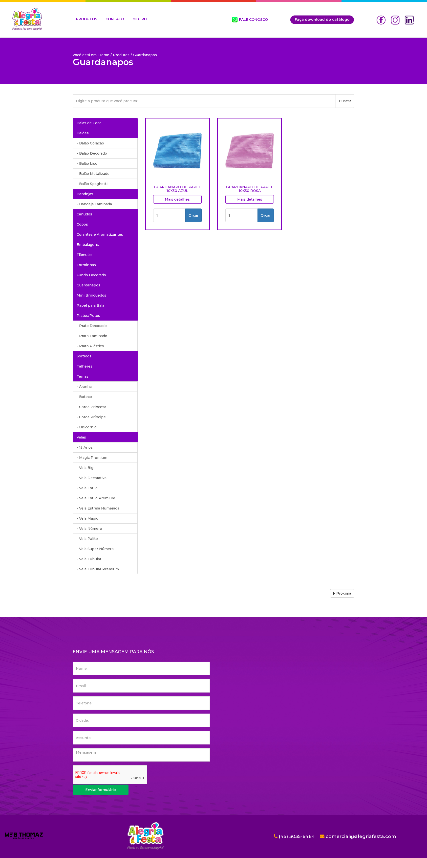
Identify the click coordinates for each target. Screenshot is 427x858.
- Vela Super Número (95, 549)
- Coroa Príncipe (91, 417)
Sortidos (84, 356)
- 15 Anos (85, 447)
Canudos (84, 214)
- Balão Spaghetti (92, 184)
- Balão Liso (87, 163)
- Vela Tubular (89, 559)
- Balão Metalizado (93, 173)
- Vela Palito (87, 538)
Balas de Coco (89, 123)
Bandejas (85, 194)
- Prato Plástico (90, 346)
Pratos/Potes (88, 315)
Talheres (84, 366)
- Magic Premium (92, 457)
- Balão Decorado (92, 153)
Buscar (345, 101)
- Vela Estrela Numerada (98, 508)
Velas (81, 437)
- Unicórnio (87, 427)
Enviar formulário (100, 790)
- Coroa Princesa (91, 407)
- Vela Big (85, 467)
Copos (82, 224)
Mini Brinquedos (91, 295)
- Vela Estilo (87, 488)
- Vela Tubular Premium (98, 569)
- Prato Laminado (92, 336)
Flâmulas (84, 255)
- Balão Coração (90, 143)
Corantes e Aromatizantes (100, 234)
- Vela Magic (87, 518)
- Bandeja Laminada (94, 204)
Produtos (121, 55)
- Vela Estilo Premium (96, 498)
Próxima (343, 593)
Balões (83, 133)
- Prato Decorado (92, 326)
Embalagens (88, 244)
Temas (82, 376)
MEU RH (139, 19)
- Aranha (84, 386)
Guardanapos (88, 285)
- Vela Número (89, 528)
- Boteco (84, 396)
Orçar (193, 215)
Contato (115, 19)
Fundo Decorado (91, 275)
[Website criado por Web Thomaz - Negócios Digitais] (24, 838)
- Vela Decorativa (92, 478)
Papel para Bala (90, 305)
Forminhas (86, 265)
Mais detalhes (177, 199)
